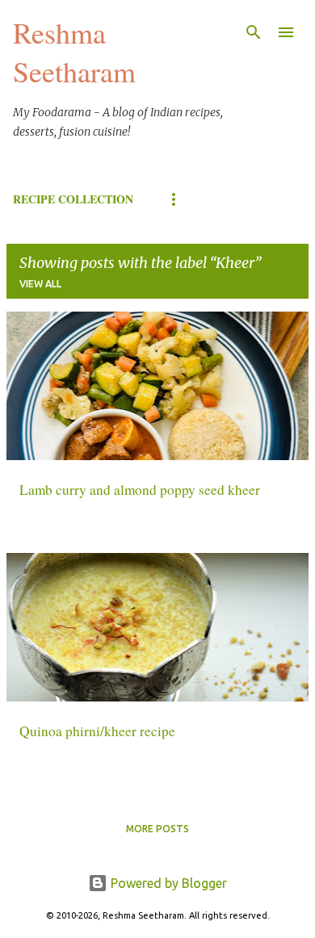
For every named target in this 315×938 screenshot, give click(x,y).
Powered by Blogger (167, 883)
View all (40, 283)
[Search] (253, 32)
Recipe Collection (73, 199)
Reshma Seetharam (74, 51)
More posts (157, 828)
